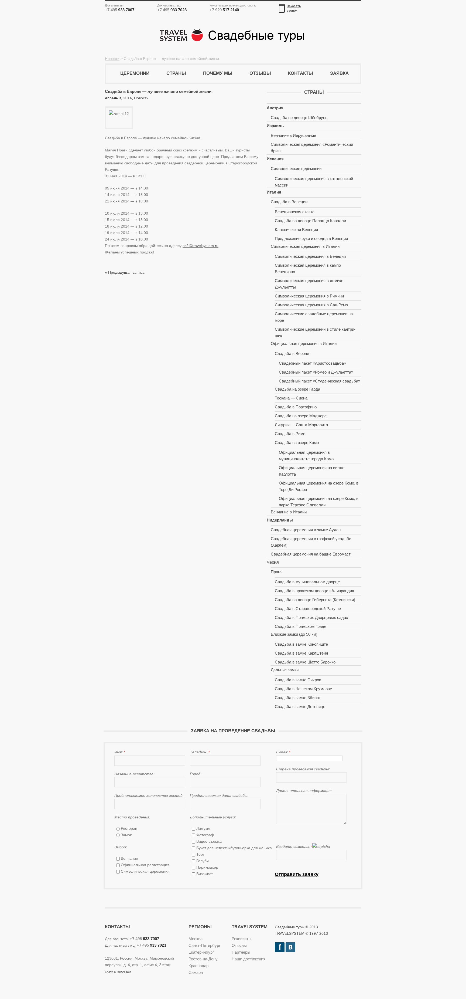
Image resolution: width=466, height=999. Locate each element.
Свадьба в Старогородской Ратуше (308, 608)
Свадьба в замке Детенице (300, 706)
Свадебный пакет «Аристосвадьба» (312, 363)
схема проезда (118, 971)
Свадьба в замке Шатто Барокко (305, 662)
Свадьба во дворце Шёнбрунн (299, 117)
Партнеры (241, 952)
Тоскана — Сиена (291, 398)
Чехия (273, 562)
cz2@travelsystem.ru (200, 245)
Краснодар (198, 965)
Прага (276, 572)
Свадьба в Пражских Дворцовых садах (311, 617)
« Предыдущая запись (125, 272)
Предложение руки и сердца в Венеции (311, 238)
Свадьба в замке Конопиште (301, 644)
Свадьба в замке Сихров (298, 680)
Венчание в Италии (289, 512)
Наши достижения (248, 959)
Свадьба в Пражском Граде (300, 626)
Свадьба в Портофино (296, 407)
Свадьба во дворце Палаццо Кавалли (310, 220)
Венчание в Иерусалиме (293, 135)
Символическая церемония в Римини (309, 296)
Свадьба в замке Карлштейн (301, 653)
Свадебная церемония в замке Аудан (306, 529)
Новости (112, 58)
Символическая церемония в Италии (305, 246)
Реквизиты (241, 938)
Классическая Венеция (296, 229)
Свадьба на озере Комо (297, 442)
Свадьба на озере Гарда (297, 389)
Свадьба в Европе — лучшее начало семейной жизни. (159, 91)
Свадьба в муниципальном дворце (307, 582)
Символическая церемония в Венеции (310, 256)
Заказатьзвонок (294, 8)
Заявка (339, 73)
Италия (274, 192)
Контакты (300, 73)
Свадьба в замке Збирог (297, 697)
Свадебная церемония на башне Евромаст (311, 554)
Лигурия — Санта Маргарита (301, 424)
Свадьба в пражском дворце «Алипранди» (314, 590)
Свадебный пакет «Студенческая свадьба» (319, 381)
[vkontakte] (290, 945)
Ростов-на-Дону (203, 959)
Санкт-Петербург (204, 945)
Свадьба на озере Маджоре (301, 416)
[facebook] (280, 945)
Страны (176, 73)
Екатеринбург (201, 952)
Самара (196, 972)
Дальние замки (285, 670)
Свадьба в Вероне (292, 353)
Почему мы (217, 73)
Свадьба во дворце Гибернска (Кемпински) (315, 599)
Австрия (275, 108)
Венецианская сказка (294, 211)
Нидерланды (280, 520)
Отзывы (260, 73)
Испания (275, 159)
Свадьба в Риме (290, 433)
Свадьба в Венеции (289, 201)
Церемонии (134, 73)
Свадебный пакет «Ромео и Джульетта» (316, 372)
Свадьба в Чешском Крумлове (303, 688)
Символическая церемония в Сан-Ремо (311, 305)
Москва (196, 938)
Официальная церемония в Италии (304, 343)
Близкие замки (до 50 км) (294, 634)
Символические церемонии (296, 168)
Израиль (275, 125)
